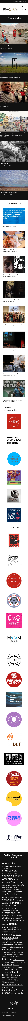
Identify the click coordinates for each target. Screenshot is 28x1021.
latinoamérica (7, 944)
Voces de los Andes (6, 46)
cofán (4, 894)
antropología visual (12, 875)
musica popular (14, 956)
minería (20, 952)
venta (12, 993)
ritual (10, 971)
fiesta (5, 927)
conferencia (19, 900)
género (19, 930)
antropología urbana (9, 873)
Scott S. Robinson (11, 974)
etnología (5, 920)
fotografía (13, 927)
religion (19, 969)
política (14, 967)
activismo (6, 863)
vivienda (19, 993)
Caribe (14, 885)
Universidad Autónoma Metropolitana (11, 981)
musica (5, 956)
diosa (14, 908)
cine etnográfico (9, 891)
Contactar (22, 1)
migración (15, 950)
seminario (5, 978)
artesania (6, 882)
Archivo (15, 1)
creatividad (6, 906)
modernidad (6, 954)
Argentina (8, 878)
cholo (15, 889)
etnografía (19, 918)
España (11, 915)
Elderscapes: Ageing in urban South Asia (12, 133)
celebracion (6, 887)
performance (6, 967)
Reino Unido (10, 969)
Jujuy (20, 942)
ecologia (16, 910)
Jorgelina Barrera (7, 939)
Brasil (8, 885)
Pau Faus (16, 965)
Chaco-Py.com (4, 163)
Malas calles (4, 104)
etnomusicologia (17, 920)
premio (20, 967)
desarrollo (7, 908)
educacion (16, 912)
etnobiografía (8, 918)
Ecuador (6, 912)
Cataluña (20, 885)
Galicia (13, 930)
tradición (13, 978)
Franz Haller (6, 930)
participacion (20, 962)
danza (13, 905)
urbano (6, 992)
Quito (4, 969)
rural (16, 972)
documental (7, 910)
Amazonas (7, 866)
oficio (12, 962)
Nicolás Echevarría (18, 960)
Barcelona (16, 882)
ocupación (6, 962)
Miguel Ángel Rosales (9, 952)
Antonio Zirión (6, 868)
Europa (5, 924)
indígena (7, 934)
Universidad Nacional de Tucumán (12, 986)
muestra (20, 954)
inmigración (17, 935)
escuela (5, 916)
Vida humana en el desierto (8, 192)
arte (16, 879)
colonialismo (8, 897)
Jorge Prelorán (10, 941)
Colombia (12, 894)
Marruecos (18, 944)
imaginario (13, 932)
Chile (10, 889)
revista (4, 972)
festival (14, 924)
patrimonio (7, 964)
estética (19, 916)
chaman (5, 889)
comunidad (8, 899)
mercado (7, 949)
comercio (18, 897)
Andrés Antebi (16, 866)
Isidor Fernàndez (10, 937)
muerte (14, 954)
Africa (15, 863)
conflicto (6, 903)
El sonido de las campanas (8, 75)
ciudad (19, 891)
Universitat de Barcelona (13, 990)
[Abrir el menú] (25, 13)
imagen (5, 932)
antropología (9, 870)
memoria (19, 947)
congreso (15, 902)
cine (19, 889)
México (7, 959)
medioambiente (9, 947)
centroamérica (14, 887)
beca (3, 885)
